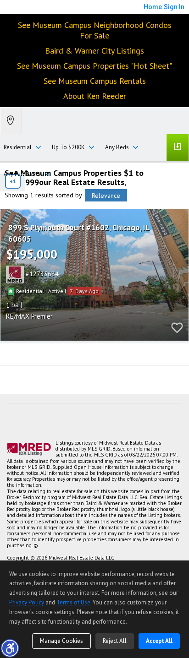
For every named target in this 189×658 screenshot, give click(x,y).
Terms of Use (73, 602)
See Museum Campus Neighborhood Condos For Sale (95, 30)
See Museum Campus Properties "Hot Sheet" (94, 65)
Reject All (115, 641)
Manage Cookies (61, 641)
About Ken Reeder (94, 96)
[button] (9, 648)
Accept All (159, 641)
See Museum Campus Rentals (95, 81)
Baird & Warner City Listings (94, 50)
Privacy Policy (26, 602)
